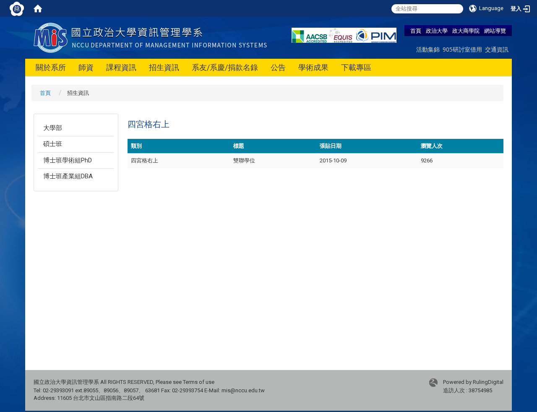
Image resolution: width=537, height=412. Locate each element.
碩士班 (52, 144)
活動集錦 (428, 49)
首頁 (415, 30)
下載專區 (356, 67)
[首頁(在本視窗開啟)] (37, 8)
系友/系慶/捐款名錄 (225, 67)
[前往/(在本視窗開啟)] (152, 37)
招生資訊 (164, 67)
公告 (278, 67)
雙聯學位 (244, 160)
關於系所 (51, 67)
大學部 (52, 128)
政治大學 (437, 30)
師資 (86, 67)
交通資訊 (496, 49)
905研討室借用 (462, 49)
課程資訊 (121, 67)
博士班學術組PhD (67, 160)
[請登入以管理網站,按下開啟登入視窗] (16, 8)
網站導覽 (495, 30)
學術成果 (313, 67)
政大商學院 (466, 30)
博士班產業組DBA (68, 176)
